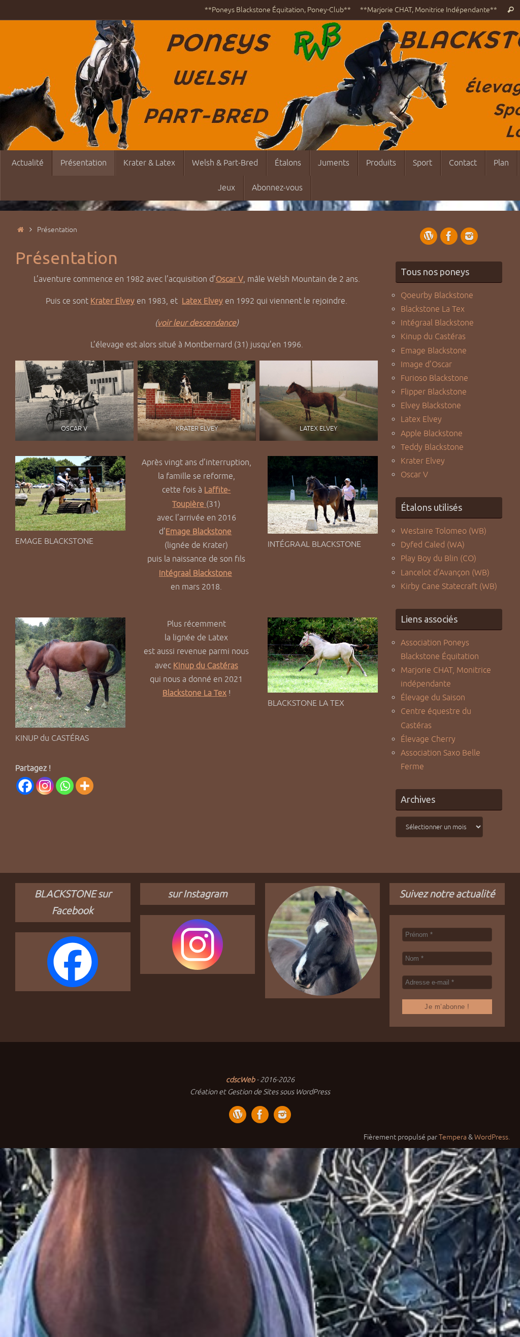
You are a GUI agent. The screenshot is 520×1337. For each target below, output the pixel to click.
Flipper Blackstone (434, 392)
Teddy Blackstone (432, 447)
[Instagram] (45, 786)
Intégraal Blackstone (195, 573)
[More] (84, 786)
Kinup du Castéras (205, 666)
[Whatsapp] (65, 786)
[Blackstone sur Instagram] (469, 236)
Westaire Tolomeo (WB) (443, 531)
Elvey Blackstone (431, 406)
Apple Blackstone (432, 434)
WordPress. (492, 1137)
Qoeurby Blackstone (437, 295)
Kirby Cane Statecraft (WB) (449, 586)
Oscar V (414, 475)
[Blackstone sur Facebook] (449, 236)
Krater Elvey (423, 461)
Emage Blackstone (199, 532)
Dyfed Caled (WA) (433, 545)
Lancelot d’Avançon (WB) (445, 573)
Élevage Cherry (428, 739)
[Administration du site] (428, 236)
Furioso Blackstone (434, 378)
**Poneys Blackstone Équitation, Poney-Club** (278, 10)
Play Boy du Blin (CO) (438, 558)
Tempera (453, 1137)
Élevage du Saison (433, 698)
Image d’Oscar (426, 365)
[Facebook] (25, 786)
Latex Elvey (421, 419)
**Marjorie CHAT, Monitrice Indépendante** (428, 10)
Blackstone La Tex (194, 693)
